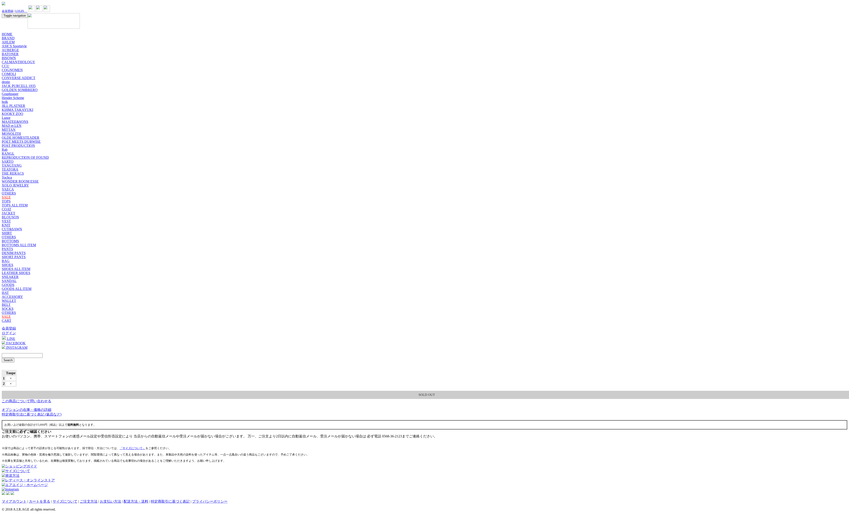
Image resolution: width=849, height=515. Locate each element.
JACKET (8, 213)
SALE (6, 197)
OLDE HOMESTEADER (20, 137)
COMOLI (9, 74)
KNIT (6, 225)
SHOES (7, 265)
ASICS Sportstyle (14, 46)
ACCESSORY (12, 297)
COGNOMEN (12, 70)
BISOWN (9, 58)
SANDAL (9, 281)
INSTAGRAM (16, 347)
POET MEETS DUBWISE (21, 141)
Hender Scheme (13, 98)
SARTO (7, 161)
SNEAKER (10, 277)
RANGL (8, 153)
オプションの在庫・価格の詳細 (26, 410)
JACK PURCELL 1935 (19, 86)
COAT (6, 209)
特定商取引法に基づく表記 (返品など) (31, 414)
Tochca (7, 177)
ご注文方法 (89, 501)
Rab (5, 149)
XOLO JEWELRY (15, 185)
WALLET (9, 301)
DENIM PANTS (14, 253)
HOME (7, 34)
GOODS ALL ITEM (16, 289)
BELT (6, 305)
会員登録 (7, 11)
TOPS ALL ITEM (15, 205)
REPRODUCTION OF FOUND (25, 157)
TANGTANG (12, 165)
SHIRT (7, 233)
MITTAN (8, 130)
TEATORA (10, 169)
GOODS (8, 285)
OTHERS (9, 193)
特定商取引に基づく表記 (170, 501)
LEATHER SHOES (16, 273)
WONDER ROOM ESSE (20, 181)
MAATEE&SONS (15, 122)
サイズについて (65, 501)
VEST (6, 221)
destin (6, 82)
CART (6, 320)
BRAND (8, 38)
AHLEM (8, 42)
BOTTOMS (10, 241)
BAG (6, 261)
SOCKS (7, 309)
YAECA (8, 189)
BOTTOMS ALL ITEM (19, 245)
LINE (10, 339)
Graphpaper (10, 94)
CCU (5, 66)
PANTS (7, 249)
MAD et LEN (11, 126)
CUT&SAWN (12, 229)
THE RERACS (13, 173)
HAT (5, 293)
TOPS (6, 201)
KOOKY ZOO (12, 114)
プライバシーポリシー (210, 501)
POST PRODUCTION (18, 145)
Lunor (6, 118)
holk (5, 102)
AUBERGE (10, 50)
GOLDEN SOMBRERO (20, 90)
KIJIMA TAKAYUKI (17, 110)
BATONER (10, 54)
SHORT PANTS (14, 257)
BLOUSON (10, 217)
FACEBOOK (15, 343)
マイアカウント (14, 501)
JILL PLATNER (13, 106)
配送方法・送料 (136, 501)
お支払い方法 (110, 501)
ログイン (9, 333)
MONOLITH (11, 133)
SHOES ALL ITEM (16, 269)
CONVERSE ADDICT (18, 78)
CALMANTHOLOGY (18, 62)
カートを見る (39, 501)
